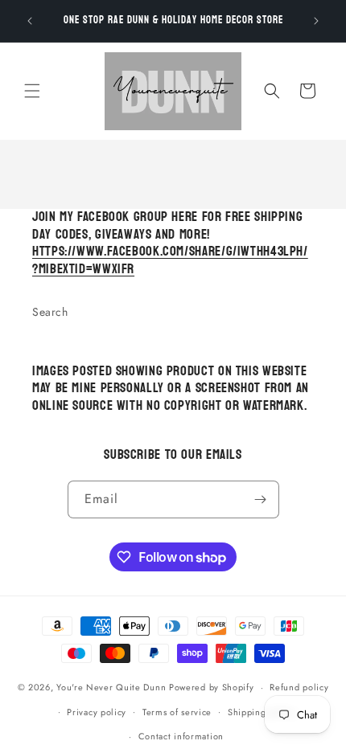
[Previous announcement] (29, 21)
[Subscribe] (260, 499)
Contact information (181, 736)
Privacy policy (96, 712)
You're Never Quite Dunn (112, 687)
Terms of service (177, 712)
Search (50, 312)
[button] (32, 90)
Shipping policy (261, 712)
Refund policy (299, 687)
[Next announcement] (316, 21)
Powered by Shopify (211, 687)
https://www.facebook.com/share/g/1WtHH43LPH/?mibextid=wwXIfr (170, 260)
